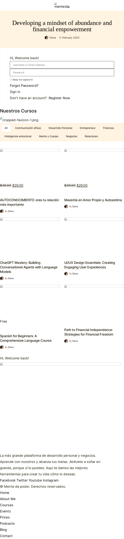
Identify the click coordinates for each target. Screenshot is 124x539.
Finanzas (108, 128)
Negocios (71, 136)
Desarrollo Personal (60, 128)
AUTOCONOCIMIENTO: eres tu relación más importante (29, 202)
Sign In (15, 92)
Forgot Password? (24, 86)
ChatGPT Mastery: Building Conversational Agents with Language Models (28, 267)
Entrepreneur (88, 128)
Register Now (59, 98)
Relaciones (91, 136)
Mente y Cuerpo (48, 136)
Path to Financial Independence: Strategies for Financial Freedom (88, 332)
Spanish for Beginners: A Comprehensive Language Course (25, 338)
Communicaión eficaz (28, 128)
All (6, 128)
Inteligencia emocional (18, 136)
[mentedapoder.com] (62, 5)
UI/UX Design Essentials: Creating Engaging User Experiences (89, 265)
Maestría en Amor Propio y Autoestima (93, 200)
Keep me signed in (23, 79)
